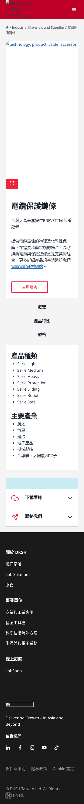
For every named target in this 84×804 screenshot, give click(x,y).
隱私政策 (39, 768)
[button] (29, 287)
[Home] (7, 27)
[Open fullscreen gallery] (12, 184)
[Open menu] (74, 9)
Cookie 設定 (63, 768)
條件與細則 (15, 768)
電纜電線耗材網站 (27, 266)
